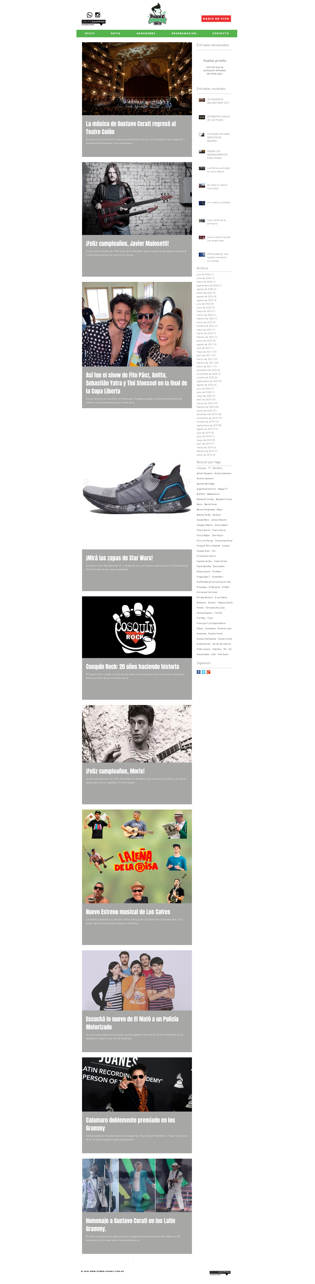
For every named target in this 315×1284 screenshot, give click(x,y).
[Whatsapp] (89, 14)
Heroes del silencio (221, 644)
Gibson (200, 628)
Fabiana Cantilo (225, 602)
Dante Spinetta (204, 566)
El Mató (225, 587)
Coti (213, 551)
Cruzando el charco (206, 556)
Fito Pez (218, 613)
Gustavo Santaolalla (206, 639)
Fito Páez (201, 618)
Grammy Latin (225, 628)
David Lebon (219, 566)
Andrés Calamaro (205, 478)
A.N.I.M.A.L (217, 468)
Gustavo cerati (225, 639)
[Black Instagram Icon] (97, 14)
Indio (213, 654)
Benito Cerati (210, 504)
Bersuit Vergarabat (206, 509)
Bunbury (217, 515)
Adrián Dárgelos (204, 473)
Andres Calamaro (222, 473)
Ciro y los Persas (205, 540)
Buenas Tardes (204, 515)
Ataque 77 (222, 489)
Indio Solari (223, 654)
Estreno (212, 602)
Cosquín (226, 545)
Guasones (201, 633)
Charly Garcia (203, 530)
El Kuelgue (202, 587)
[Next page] (147, 1259)
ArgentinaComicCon (206, 489)
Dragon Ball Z (203, 577)
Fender (200, 607)
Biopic (219, 509)
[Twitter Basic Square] (203, 672)
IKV (225, 649)
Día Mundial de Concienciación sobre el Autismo (215, 582)
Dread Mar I (217, 577)
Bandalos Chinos (224, 499)
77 (209, 468)
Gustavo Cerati (215, 633)
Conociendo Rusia (223, 540)
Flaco (210, 618)
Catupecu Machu (205, 525)
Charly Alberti (221, 525)
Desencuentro (203, 571)
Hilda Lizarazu (203, 649)
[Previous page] (127, 1259)
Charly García (219, 530)
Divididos (216, 571)
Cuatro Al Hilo (220, 561)
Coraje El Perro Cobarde (208, 545)
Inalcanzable (203, 654)
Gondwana (210, 628)
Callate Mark (203, 520)
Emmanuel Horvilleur (207, 592)
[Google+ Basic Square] (208, 672)
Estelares (201, 602)
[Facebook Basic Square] (198, 672)
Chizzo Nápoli (203, 535)
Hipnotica (216, 649)
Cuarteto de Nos (204, 561)
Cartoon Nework (219, 520)
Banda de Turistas (205, 499)
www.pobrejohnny (102, 1271)
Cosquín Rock (203, 551)
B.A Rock (201, 494)
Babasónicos (213, 494)
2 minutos (201, 468)
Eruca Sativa (221, 597)
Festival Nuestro (205, 613)
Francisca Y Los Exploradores (211, 623)
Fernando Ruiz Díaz (215, 607)
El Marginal (214, 587)
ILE (230, 649)
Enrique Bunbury (205, 597)
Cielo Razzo (217, 535)
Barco (199, 504)
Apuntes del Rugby (206, 483)
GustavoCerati (203, 644)
